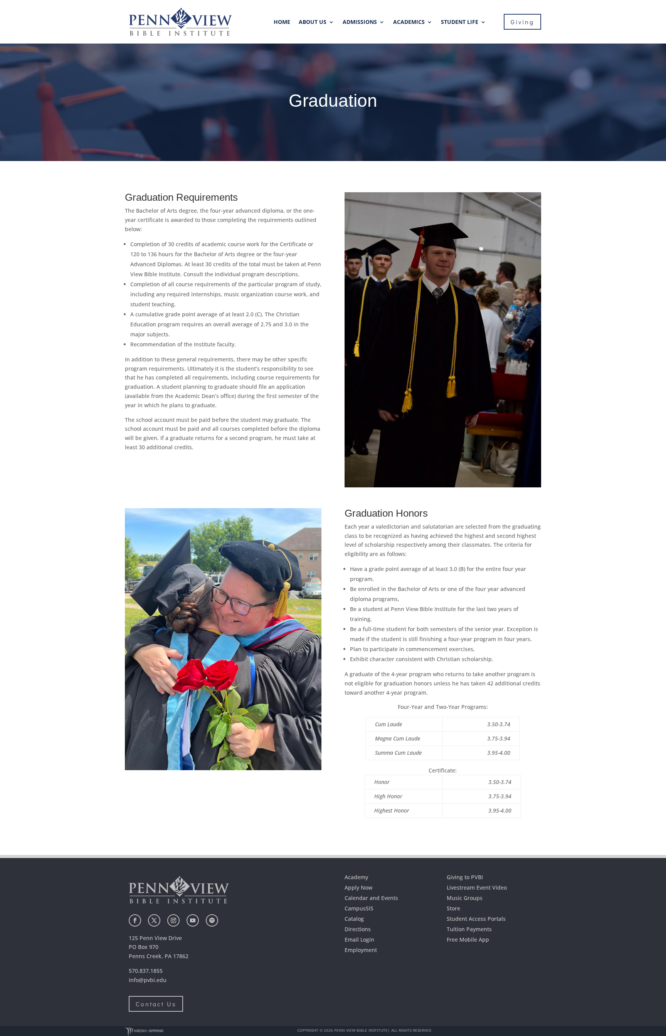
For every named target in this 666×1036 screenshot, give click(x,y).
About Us (312, 22)
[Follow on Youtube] (193, 920)
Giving (522, 22)
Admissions (360, 22)
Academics (409, 22)
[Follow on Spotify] (212, 920)
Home (282, 22)
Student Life (459, 22)
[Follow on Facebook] (135, 920)
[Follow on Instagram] (173, 920)
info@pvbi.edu (147, 980)
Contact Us (156, 1004)
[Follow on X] (154, 920)
